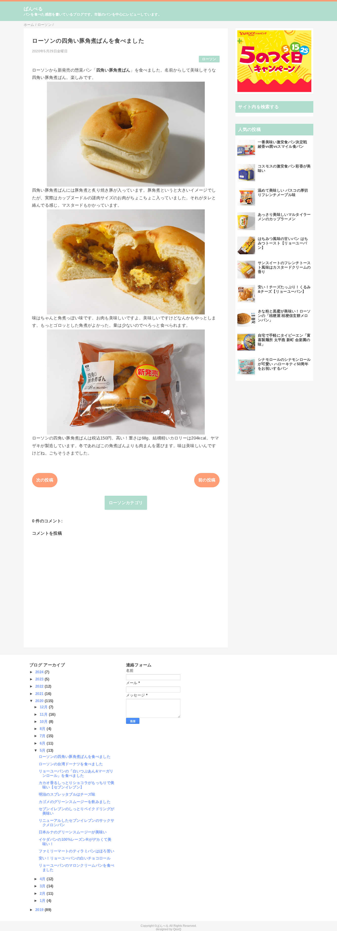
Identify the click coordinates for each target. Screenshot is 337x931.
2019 (40, 910)
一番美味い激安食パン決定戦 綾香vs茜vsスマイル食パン (282, 144)
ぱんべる (33, 8)
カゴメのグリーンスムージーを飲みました (75, 802)
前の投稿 (206, 480)
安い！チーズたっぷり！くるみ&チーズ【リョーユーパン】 (284, 289)
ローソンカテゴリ (126, 502)
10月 (44, 721)
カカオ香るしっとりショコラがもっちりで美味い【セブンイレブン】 (76, 785)
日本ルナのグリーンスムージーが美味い (73, 832)
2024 (40, 672)
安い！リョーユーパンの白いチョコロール (75, 858)
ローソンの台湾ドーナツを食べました (71, 764)
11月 (44, 714)
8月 (43, 729)
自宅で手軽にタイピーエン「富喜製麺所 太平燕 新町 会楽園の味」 (284, 339)
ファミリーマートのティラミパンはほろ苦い (76, 851)
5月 (43, 750)
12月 (44, 707)
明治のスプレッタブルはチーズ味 (67, 794)
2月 (43, 893)
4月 (43, 879)
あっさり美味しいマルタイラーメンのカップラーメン (284, 216)
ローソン (209, 59)
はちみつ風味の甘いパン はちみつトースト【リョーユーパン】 (283, 243)
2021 (40, 694)
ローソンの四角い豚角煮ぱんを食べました (75, 756)
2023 (40, 679)
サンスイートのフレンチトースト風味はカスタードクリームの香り (284, 267)
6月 (43, 743)
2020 (40, 701)
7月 (43, 736)
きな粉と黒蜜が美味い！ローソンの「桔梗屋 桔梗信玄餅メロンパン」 (284, 315)
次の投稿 (44, 480)
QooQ (177, 929)
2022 (40, 686)
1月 (43, 900)
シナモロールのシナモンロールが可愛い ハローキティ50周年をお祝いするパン (284, 363)
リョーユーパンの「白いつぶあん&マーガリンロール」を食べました (76, 773)
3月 (43, 886)
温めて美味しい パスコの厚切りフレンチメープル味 (283, 192)
